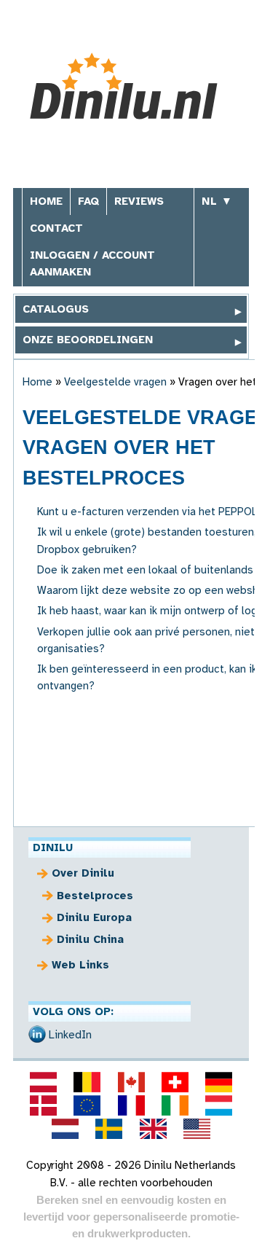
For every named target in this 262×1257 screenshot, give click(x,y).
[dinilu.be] (87, 1082)
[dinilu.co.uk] (152, 1129)
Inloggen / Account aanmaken (92, 263)
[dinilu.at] (43, 1082)
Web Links (80, 964)
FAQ (88, 201)
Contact (56, 228)
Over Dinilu (83, 873)
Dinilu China (90, 939)
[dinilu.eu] (87, 1105)
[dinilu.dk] (43, 1105)
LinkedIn (70, 1034)
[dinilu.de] (218, 1082)
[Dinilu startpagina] (131, 86)
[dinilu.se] (109, 1129)
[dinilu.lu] (218, 1105)
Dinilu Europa (94, 917)
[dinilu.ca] (131, 1082)
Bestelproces (95, 895)
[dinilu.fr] (131, 1105)
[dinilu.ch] (174, 1082)
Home (46, 201)
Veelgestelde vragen (115, 381)
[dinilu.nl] (65, 1129)
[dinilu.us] (196, 1129)
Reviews (139, 201)
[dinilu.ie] (174, 1105)
